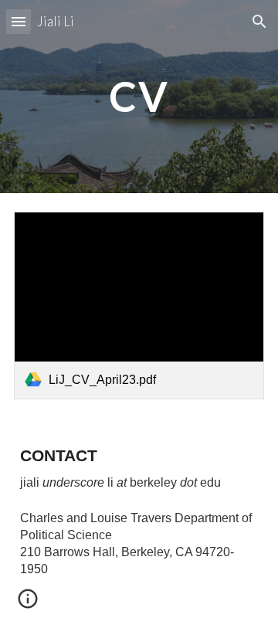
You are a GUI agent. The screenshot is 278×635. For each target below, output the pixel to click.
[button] (18, 21)
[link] (139, 305)
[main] (139, 96)
